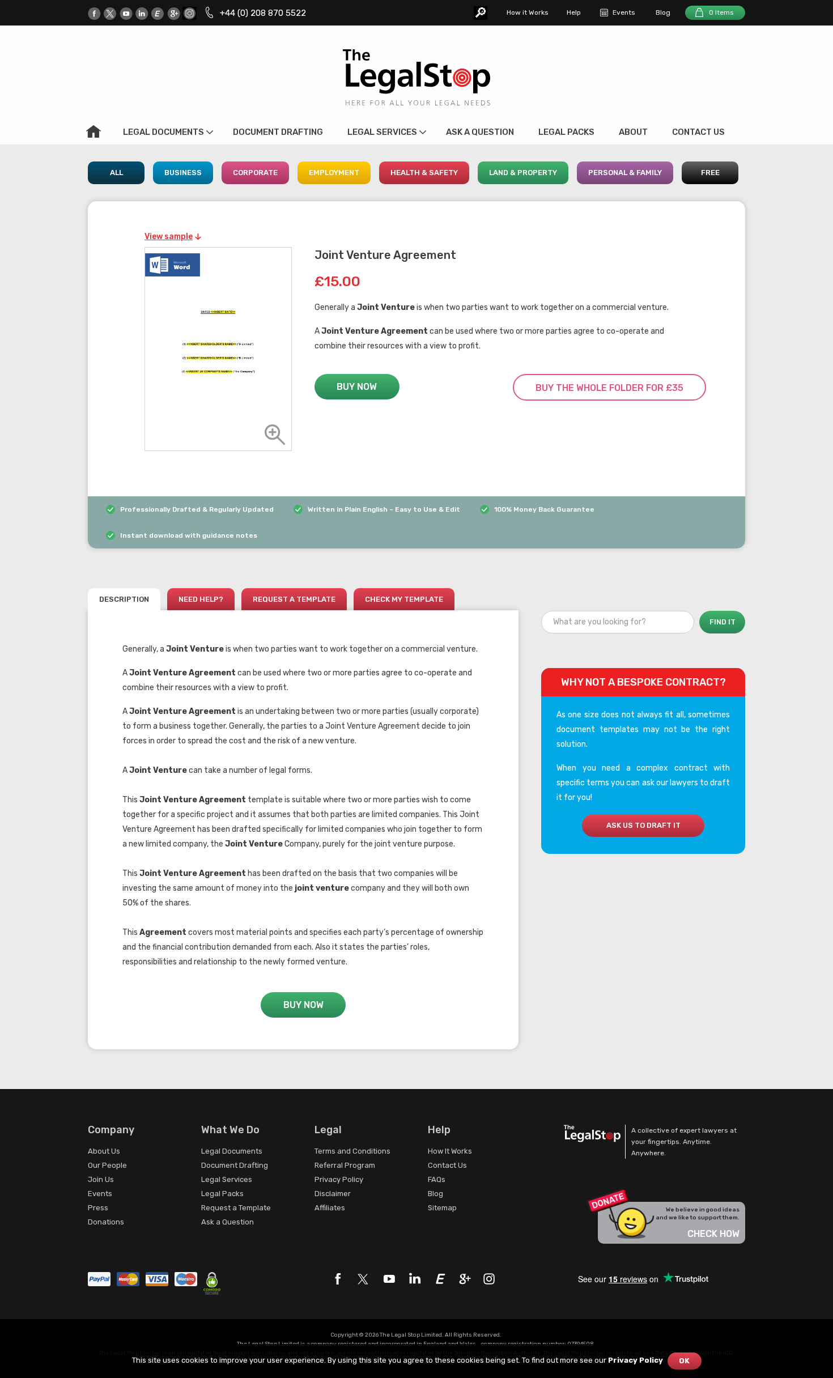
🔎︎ (480, 13)
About (633, 132)
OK (684, 1360)
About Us (104, 1151)
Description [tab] (124, 599)
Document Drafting (278, 132)
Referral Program (344, 1165)
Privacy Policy (338, 1179)
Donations (106, 1222)
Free (710, 172)
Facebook (94, 13)
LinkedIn (141, 13)
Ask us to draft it (643, 825)
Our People (107, 1165)
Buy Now (357, 386)
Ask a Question (480, 132)
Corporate (255, 172)
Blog (663, 12)
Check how (713, 1233)
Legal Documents (163, 132)
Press (98, 1207)
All (116, 172)
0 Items (721, 12)
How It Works (450, 1151)
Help (574, 12)
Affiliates (329, 1207)
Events (624, 12)
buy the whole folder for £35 (609, 387)
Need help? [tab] (200, 599)
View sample (168, 236)
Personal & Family (625, 172)
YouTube (126, 13)
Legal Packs (566, 132)
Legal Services (382, 132)
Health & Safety (424, 172)
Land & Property (523, 172)
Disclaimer (332, 1193)
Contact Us (698, 132)
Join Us (101, 1179)
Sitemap (442, 1207)
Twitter (110, 13)
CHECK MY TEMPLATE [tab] (404, 599)
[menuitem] (93, 131)
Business (183, 172)
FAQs (436, 1179)
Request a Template (236, 1207)
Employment (334, 172)
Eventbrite (157, 13)
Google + (173, 13)
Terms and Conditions (352, 1151)
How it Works (528, 12)
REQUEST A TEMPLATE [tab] (294, 599)
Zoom (275, 434)
